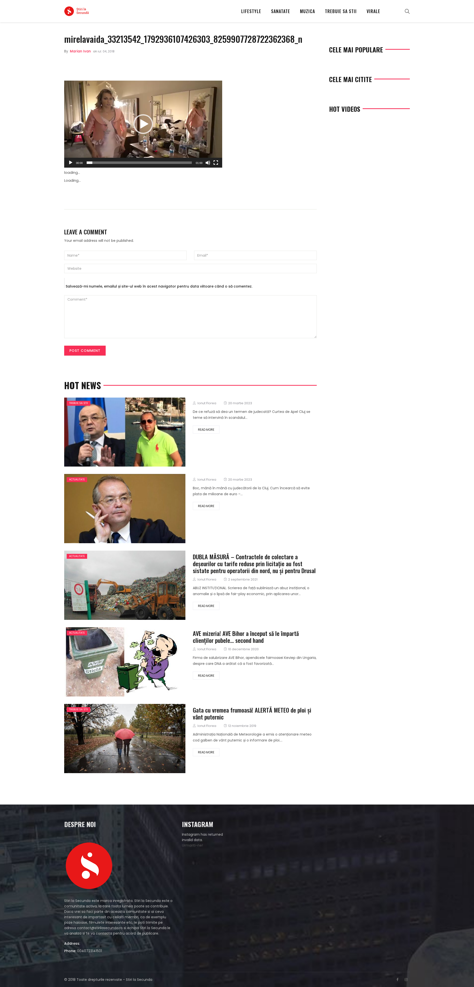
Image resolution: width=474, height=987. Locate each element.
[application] (143, 124)
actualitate (77, 479)
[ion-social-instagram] (406, 979)
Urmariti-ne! (192, 845)
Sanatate (280, 11)
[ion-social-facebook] (397, 979)
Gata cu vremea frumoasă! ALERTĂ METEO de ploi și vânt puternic (252, 713)
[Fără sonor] (207, 162)
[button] (143, 124)
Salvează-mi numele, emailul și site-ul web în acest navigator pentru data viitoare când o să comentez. (159, 286)
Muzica (307, 11)
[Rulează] (70, 162)
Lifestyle (251, 11)
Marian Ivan (80, 51)
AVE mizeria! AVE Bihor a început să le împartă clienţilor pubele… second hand (246, 637)
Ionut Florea (207, 403)
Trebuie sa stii (341, 11)
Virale (373, 11)
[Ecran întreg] (215, 162)
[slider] (139, 162)
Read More (206, 429)
